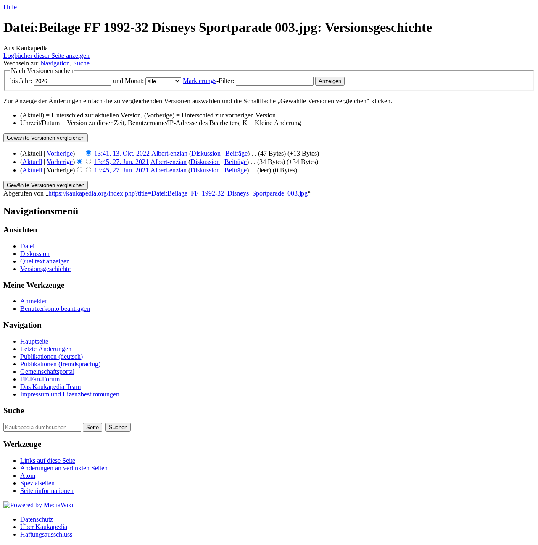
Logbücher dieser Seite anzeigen (46, 55)
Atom (27, 475)
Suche (81, 63)
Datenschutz (36, 519)
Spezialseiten (37, 483)
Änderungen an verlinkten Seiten (64, 468)
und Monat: (128, 80)
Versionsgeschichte (45, 268)
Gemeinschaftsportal (47, 371)
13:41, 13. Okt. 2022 (122, 153)
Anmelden (34, 301)
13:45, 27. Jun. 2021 (121, 161)
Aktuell (32, 161)
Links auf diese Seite (47, 460)
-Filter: (208, 80)
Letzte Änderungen (45, 348)
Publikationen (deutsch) (51, 356)
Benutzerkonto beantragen (55, 308)
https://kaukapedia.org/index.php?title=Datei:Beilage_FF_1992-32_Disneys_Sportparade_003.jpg (178, 193)
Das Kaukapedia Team (50, 386)
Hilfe (10, 6)
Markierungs (199, 80)
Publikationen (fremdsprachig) (60, 364)
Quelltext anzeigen (45, 261)
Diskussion (206, 153)
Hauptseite (34, 341)
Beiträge (236, 153)
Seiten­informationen (47, 490)
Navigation (55, 63)
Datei (27, 246)
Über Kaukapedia (43, 526)
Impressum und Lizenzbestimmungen (69, 394)
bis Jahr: (21, 80)
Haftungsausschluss (46, 534)
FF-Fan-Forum (40, 379)
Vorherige (60, 153)
